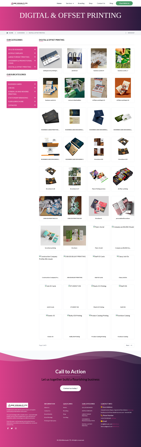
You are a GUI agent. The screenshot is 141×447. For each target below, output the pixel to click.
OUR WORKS (21, 33)
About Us (46, 407)
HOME (11, 33)
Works (65, 407)
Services (69, 3)
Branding (81, 3)
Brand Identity (48, 414)
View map (130, 410)
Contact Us (101, 3)
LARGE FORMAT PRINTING (86, 415)
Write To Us (115, 424)
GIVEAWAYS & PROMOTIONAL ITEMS (88, 419)
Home (59, 3)
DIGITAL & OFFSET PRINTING (37, 33)
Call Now (113, 418)
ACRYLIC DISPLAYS (87, 411)
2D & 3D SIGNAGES (87, 407)
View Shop (131, 33)
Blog (111, 3)
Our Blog (65, 417)
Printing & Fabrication (50, 420)
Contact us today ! (70, 388)
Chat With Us (124, 3)
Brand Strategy (48, 417)
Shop (90, 3)
